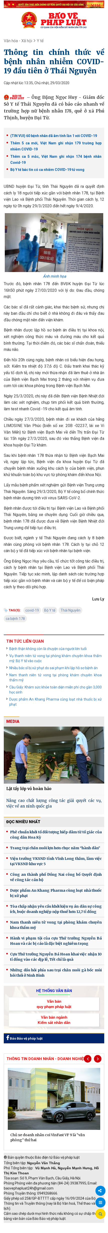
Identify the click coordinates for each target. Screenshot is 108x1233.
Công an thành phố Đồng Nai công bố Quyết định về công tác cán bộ (56, 877)
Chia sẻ (100, 1191)
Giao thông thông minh (55, 1225)
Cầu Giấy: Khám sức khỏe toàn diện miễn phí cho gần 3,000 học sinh (55, 689)
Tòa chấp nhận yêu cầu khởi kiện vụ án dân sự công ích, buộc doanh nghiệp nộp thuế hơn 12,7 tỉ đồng (56, 909)
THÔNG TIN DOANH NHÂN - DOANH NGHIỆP (46, 1059)
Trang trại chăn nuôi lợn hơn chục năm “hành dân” (55, 848)
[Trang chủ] (54, 20)
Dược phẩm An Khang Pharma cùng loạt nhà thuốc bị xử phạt (55, 701)
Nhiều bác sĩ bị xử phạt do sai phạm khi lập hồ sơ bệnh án (53, 668)
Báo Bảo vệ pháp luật (25, 1038)
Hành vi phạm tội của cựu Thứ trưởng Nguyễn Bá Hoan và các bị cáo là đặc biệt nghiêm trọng (56, 941)
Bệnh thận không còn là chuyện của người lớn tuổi (48, 649)
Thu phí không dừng (21, 1230)
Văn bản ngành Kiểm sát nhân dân (54, 1020)
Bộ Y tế (49, 610)
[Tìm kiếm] (100, 1214)
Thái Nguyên (70, 610)
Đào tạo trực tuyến (56, 1230)
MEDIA (12, 721)
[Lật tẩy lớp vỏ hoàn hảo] (54, 755)
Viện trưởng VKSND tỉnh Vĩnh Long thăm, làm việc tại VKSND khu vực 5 (56, 861)
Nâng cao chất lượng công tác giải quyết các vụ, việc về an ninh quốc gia (54, 803)
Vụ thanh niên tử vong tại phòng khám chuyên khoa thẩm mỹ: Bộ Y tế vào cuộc (55, 658)
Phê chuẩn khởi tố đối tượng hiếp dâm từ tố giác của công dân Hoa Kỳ (56, 835)
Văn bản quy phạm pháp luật (54, 1004)
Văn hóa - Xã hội (18, 40)
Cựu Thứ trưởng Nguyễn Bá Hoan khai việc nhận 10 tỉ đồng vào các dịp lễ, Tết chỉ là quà (56, 957)
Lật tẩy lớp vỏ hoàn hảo (28, 788)
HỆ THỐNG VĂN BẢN (54, 991)
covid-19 (32, 610)
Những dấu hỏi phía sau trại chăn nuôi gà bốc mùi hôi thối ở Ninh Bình (56, 973)
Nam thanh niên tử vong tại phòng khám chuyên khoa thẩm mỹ (55, 677)
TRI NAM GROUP (19, 1225)
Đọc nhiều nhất (23, 821)
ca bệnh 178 (15, 619)
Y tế (40, 40)
